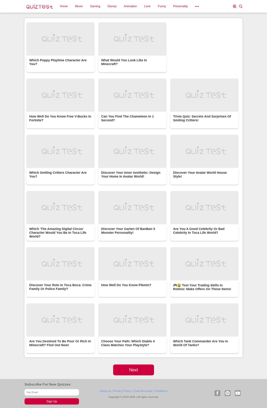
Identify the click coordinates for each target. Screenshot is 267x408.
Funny (162, 6)
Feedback (161, 391)
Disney (112, 6)
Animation (130, 6)
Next (133, 369)
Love (147, 6)
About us (105, 391)
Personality (180, 6)
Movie (79, 6)
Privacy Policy (122, 391)
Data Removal (143, 391)
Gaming (95, 6)
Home (64, 6)
